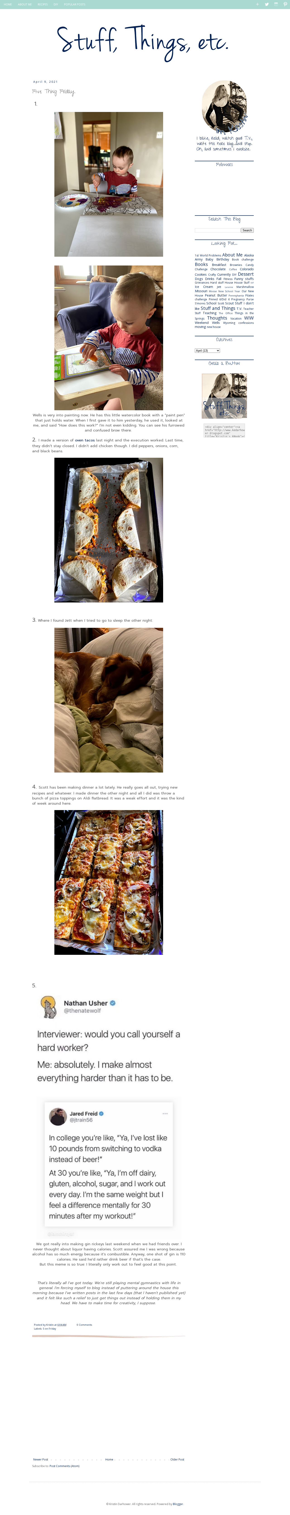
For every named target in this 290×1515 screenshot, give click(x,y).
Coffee (233, 269)
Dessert (246, 274)
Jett (219, 287)
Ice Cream (204, 287)
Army (199, 259)
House (229, 283)
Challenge (201, 269)
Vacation (236, 318)
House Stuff (241, 283)
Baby (209, 259)
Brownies (236, 265)
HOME (8, 4)
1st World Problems (208, 255)
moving (200, 327)
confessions (246, 323)
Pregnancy (238, 299)
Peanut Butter (216, 295)
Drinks (209, 279)
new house (214, 327)
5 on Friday (49, 1328)
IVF (252, 282)
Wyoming (229, 323)
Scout (229, 303)
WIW (249, 318)
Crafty (212, 275)
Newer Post (40, 1459)
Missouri (201, 291)
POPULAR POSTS (74, 4)
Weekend (202, 322)
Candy (250, 265)
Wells (216, 322)
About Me (232, 255)
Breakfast (219, 265)
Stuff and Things (218, 308)
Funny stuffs (244, 279)
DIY (56, 4)
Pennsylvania (236, 295)
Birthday (222, 259)
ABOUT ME (25, 4)
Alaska (249, 255)
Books (201, 264)
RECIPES (43, 4)
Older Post (177, 1459)
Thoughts (217, 318)
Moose (213, 291)
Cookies (201, 274)
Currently (224, 274)
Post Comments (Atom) (64, 1466)
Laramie (229, 287)
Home (109, 1459)
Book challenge (243, 259)
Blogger (178, 1504)
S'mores (200, 303)
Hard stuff (217, 283)
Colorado (247, 269)
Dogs (199, 279)
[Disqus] (108, 1397)
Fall (218, 279)
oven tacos (85, 440)
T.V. (239, 308)
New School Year (229, 291)
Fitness (228, 279)
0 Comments (84, 1324)
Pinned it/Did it (219, 299)
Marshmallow (245, 287)
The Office (226, 313)
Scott (221, 303)
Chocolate (218, 269)
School (211, 303)
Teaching (210, 313)
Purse (250, 299)
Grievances (202, 283)
